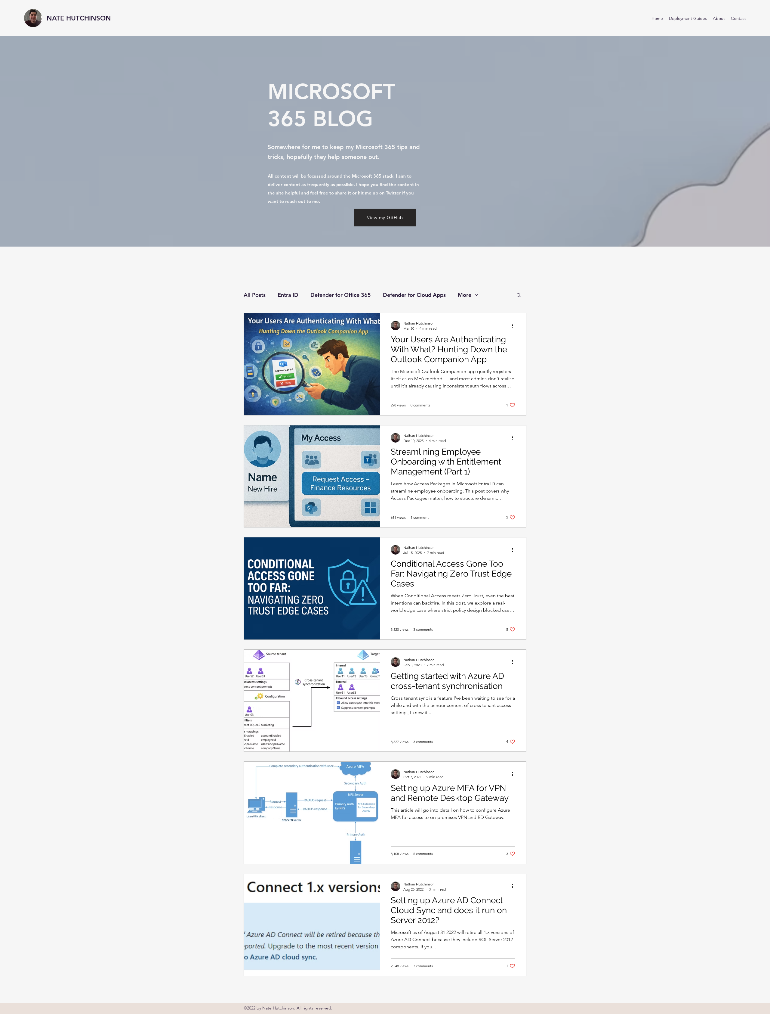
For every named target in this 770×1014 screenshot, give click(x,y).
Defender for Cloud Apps (414, 294)
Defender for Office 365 (340, 294)
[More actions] (514, 325)
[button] (519, 295)
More (464, 294)
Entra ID (288, 294)
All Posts (255, 294)
